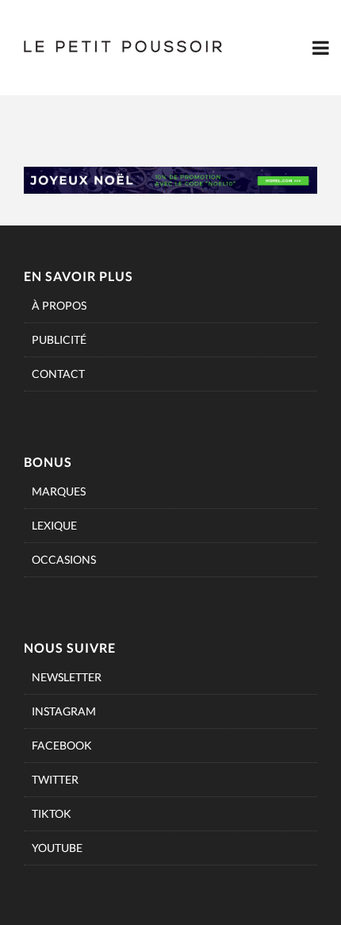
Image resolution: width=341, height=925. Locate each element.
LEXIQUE (54, 525)
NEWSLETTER (67, 677)
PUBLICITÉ (59, 339)
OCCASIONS (64, 559)
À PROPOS (59, 305)
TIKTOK (51, 813)
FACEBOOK (62, 745)
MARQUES (59, 491)
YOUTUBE (57, 847)
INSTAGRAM (64, 711)
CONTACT (58, 373)
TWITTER (55, 779)
